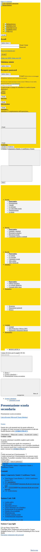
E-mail (22, 76)
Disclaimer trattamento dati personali (12, 535)
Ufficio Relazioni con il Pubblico (15, 507)
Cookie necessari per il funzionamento (13, 454)
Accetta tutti (31, 434)
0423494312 (12, 482)
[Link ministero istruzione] (9, 3)
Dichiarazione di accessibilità (14, 509)
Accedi (4, 35)
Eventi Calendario (10, 374)
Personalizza (5, 434)
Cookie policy (9, 502)
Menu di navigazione (27, 394)
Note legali (8, 504)
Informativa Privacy (11, 506)
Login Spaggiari (15, 83)
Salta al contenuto (6, 1)
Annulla (4, 147)
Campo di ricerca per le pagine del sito (13, 353)
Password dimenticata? (8, 51)
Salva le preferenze (16, 461)
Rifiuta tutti (17, 434)
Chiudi (3, 96)
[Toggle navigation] (16, 174)
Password (23, 47)
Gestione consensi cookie (13, 515)
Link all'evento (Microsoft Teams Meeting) (14, 417)
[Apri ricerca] (24, 158)
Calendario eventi (14, 400)
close (3, 182)
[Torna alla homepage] (20, 149)
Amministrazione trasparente (14, 516)
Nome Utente (24, 45)
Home (7, 372)
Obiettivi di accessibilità (12, 511)
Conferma (10, 147)
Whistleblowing (10, 513)
